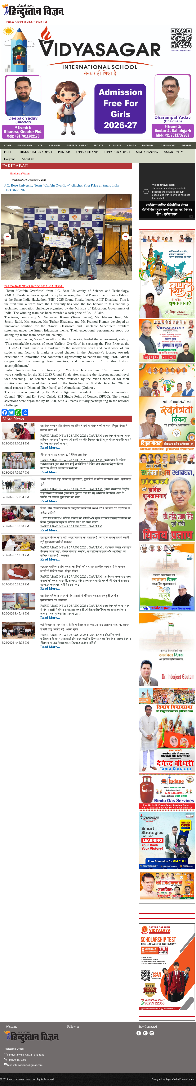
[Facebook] (138, 1033)
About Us (28, 159)
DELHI (9, 152)
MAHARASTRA (147, 152)
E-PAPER (186, 145)
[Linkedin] (151, 1033)
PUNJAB (64, 152)
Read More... (50, 447)
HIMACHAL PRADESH (36, 152)
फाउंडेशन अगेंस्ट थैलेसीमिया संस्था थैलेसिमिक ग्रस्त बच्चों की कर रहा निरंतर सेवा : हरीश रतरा (167, 209)
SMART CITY (173, 152)
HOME (8, 145)
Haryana (10, 159)
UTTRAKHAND (87, 152)
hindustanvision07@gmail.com (24, 1065)
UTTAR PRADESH (117, 152)
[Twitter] (145, 1033)
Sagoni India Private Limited (180, 1079)
